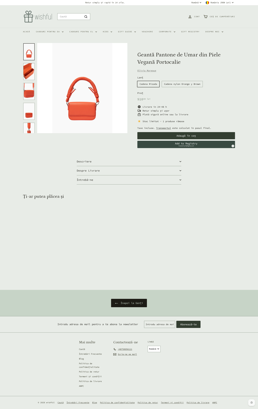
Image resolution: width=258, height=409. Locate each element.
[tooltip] (233, 146)
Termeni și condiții (90, 376)
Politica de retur (89, 371)
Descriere (84, 161)
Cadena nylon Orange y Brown (182, 84)
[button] (186, 144)
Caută (82, 349)
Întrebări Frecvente (90, 354)
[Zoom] (82, 88)
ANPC (81, 386)
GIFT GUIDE (125, 31)
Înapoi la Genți (131, 303)
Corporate (166, 31)
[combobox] (73, 16)
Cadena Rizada (148, 84)
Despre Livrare (88, 170)
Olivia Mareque (146, 70)
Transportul (163, 128)
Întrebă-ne (85, 180)
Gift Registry (190, 31)
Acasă (26, 31)
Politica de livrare (90, 381)
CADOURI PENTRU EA (48, 31)
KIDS (106, 31)
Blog (81, 358)
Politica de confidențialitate (89, 365)
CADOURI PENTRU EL (82, 31)
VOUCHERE (147, 31)
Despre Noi (213, 31)
